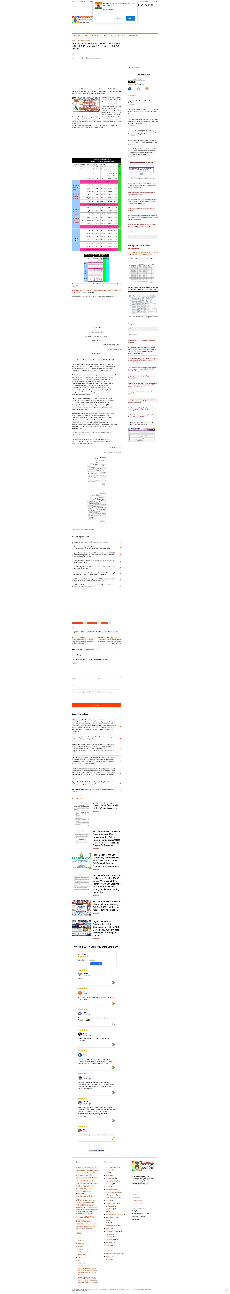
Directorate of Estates (112, 1197)
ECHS (81, 1189)
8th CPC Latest (78, 798)
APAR (96, 1170)
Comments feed (137, 1200)
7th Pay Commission (83, 1252)
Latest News (132, 95)
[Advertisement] (96, 75)
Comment (75, 663)
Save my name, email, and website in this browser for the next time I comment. (93, 692)
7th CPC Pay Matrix (89, 1167)
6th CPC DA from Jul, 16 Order (76, 188)
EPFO (85, 1189)
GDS (87, 1191)
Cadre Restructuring (111, 1181)
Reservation (109, 1248)
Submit (130, 18)
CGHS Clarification (83, 1175)
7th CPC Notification (80, 1167)
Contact (80, 1257)
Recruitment (87, 1221)
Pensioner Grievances (91, 1209)
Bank (107, 1172)
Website (74, 685)
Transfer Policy (89, 1228)
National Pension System (86, 1205)
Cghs (107, 1186)
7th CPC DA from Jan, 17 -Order (76, 220)
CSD (112, 35)
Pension (108, 1237)
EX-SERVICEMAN (110, 1203)
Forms (84, 1191)
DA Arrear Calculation (84, 1266)
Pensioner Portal (81, 1212)
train (84, 1228)
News (85, 35)
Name (74, 678)
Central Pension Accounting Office (87, 1172)
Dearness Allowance (111, 1189)
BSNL (77, 1172)
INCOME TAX (109, 1209)
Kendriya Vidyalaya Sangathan (114, 1214)
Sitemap (80, 1238)
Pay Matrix (109, 1234)
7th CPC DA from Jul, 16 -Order (76, 196)
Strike (81, 1228)
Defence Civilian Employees (113, 1192)
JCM (107, 1211)
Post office (108, 1242)
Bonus (107, 1175)
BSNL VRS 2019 (110, 1178)
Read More (96, 811)
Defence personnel (111, 1195)
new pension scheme (111, 1225)
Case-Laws (109, 1184)
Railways (108, 1245)
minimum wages (89, 1202)
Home (133, 1208)
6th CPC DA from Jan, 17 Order (76, 212)
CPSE (90, 1183)
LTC (107, 1220)
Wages (107, 1256)
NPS (79, 1260)
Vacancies (81, 1249)
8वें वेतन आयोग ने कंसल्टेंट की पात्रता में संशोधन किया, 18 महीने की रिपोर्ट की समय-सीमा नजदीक (106, 806)
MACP (107, 1223)
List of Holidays (133, 35)
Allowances (109, 1170)
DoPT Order (121, 35)
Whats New (77, 35)
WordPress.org (137, 1203)
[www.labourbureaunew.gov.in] (85, 529)
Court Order (86, 1183)
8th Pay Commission (111, 1167)
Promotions (80, 1217)
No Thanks (118, 18)
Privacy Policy (82, 1254)
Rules (107, 1251)
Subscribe (132, 82)
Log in (135, 1194)
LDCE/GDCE (82, 1202)
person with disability (88, 1213)
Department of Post (87, 1186)
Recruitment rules (82, 1224)
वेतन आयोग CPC (95, 35)
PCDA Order (88, 1207)
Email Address (108, 9)
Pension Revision (110, 1239)
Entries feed (136, 1197)
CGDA (77, 1175)
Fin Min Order (109, 1206)
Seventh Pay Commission (113, 1253)
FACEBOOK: (99, 649)
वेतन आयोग (108, 1259)
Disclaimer (81, 1246)
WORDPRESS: (90, 649)
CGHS (105, 35)
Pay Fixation (80, 1207)
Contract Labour (83, 1180)
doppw (77, 1188)
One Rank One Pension (112, 1231)
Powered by (131, 84)
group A (86, 1193)
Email (99, 678)
